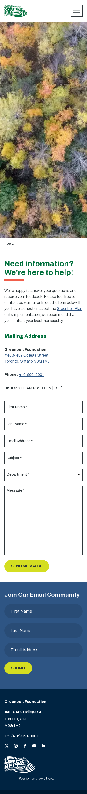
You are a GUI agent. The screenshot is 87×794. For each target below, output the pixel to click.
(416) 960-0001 (24, 736)
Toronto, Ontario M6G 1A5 (27, 361)
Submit (18, 668)
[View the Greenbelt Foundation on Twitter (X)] (6, 746)
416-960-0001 (31, 375)
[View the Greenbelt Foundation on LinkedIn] (43, 746)
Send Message (27, 566)
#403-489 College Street (26, 355)
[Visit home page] (15, 11)
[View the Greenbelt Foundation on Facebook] (25, 746)
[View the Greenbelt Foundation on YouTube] (34, 746)
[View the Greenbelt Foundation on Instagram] (16, 746)
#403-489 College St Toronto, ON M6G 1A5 (22, 719)
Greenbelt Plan (69, 308)
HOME (9, 243)
